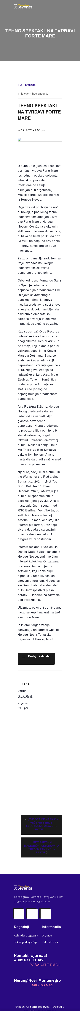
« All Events (27, 85)
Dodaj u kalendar (39, 656)
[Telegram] (46, 914)
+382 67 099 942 (29, 960)
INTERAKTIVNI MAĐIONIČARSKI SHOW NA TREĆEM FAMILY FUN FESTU (41, 847)
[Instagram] (19, 914)
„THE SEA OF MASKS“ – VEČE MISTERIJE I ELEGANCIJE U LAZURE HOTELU (42, 824)
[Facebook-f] (32, 914)
